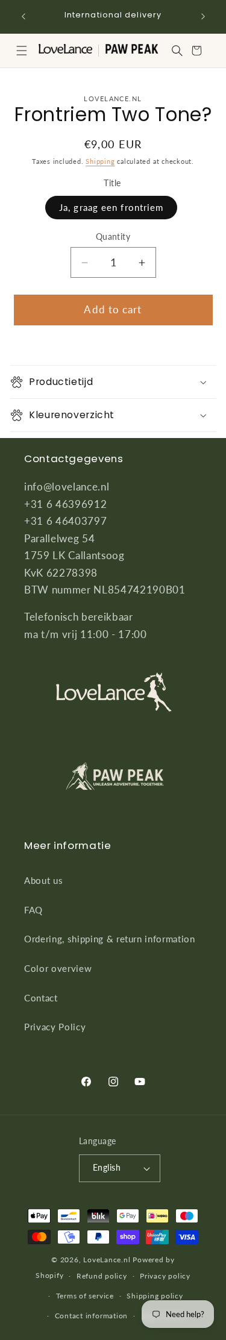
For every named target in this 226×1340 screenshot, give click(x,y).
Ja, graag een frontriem (111, 207)
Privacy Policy (55, 1026)
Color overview (58, 968)
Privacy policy (165, 1275)
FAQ (33, 909)
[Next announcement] (203, 16)
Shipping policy (155, 1295)
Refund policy (102, 1275)
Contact (41, 997)
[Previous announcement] (23, 16)
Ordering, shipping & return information (109, 938)
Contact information (91, 1315)
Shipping (100, 161)
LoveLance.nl (106, 1259)
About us (43, 880)
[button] (21, 50)
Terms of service (85, 1295)
